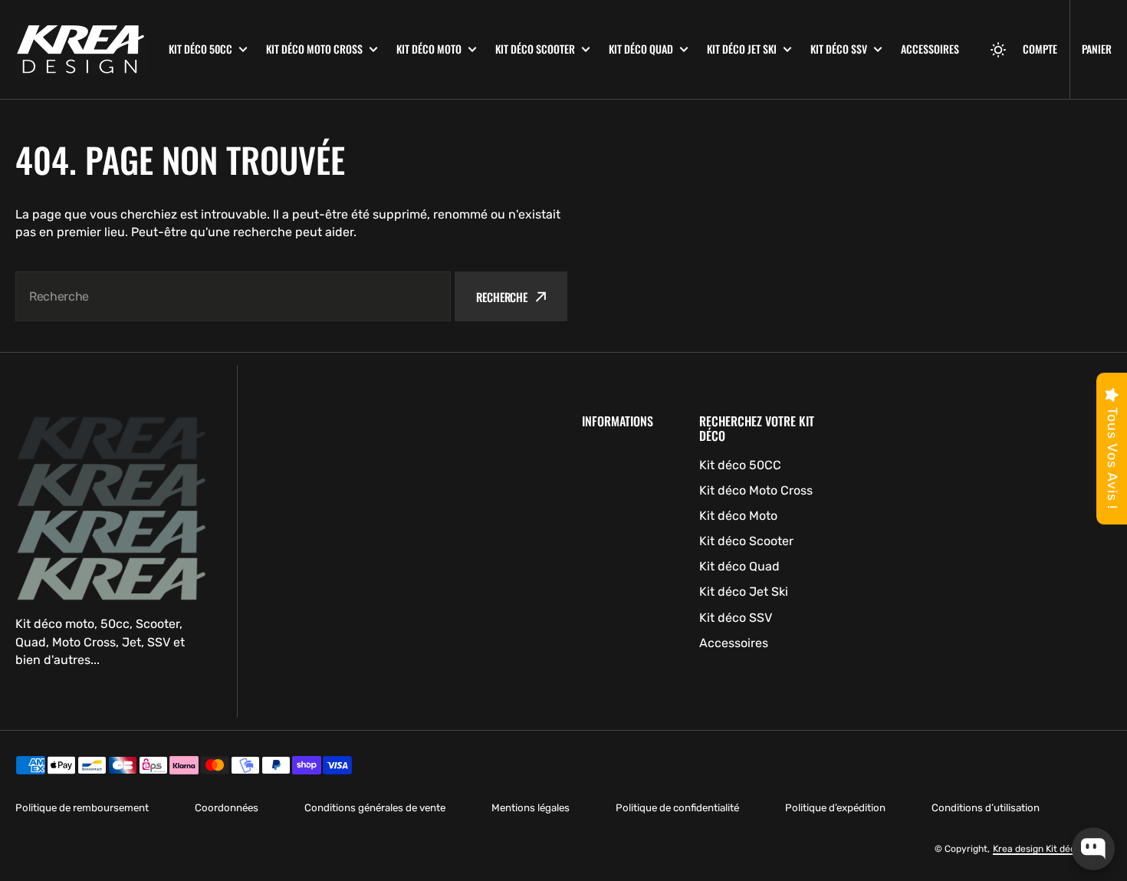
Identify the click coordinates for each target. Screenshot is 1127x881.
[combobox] (233, 296)
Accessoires (930, 49)
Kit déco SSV (838, 49)
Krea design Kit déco (1037, 848)
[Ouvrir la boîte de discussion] (1093, 848)
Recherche (501, 296)
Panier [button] (1097, 49)
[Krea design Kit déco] (80, 50)
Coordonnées (226, 808)
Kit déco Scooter (535, 49)
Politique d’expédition (835, 808)
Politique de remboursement (82, 808)
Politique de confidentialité (677, 808)
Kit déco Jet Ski (742, 49)
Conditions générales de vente (374, 808)
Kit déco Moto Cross (314, 49)
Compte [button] (1040, 49)
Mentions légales (530, 808)
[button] (998, 49)
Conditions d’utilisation (986, 808)
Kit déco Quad (641, 49)
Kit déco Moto (429, 49)
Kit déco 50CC (200, 49)
